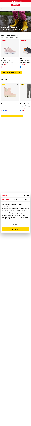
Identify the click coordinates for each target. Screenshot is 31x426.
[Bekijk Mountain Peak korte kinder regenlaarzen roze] (10, 91)
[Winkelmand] (29, 4)
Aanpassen (15, 224)
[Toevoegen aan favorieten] (17, 40)
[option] (1, 67)
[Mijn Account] (24, 4)
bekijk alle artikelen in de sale (12, 116)
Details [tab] (15, 199)
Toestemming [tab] (5, 199)
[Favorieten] (27, 4)
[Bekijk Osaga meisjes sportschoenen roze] (10, 47)
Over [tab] (25, 199)
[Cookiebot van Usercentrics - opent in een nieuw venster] (23, 195)
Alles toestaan (15, 229)
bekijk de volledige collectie (11, 72)
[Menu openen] (2, 4)
